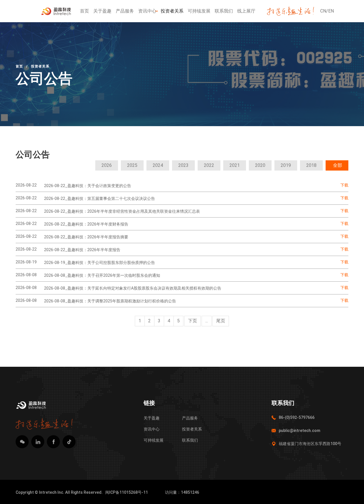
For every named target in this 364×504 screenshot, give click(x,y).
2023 (183, 165)
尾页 (220, 320)
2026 (107, 165)
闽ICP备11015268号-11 (126, 492)
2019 (286, 165)
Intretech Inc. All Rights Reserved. (71, 492)
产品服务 (125, 11)
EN (331, 11)
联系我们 (224, 11)
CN (323, 11)
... (206, 320)
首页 (84, 11)
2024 (158, 165)
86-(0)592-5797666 (297, 417)
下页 (192, 320)
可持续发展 (199, 11)
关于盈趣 (102, 11)
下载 (344, 185)
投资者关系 (172, 11)
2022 (209, 165)
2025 (132, 165)
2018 (311, 165)
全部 (337, 165)
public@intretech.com (299, 430)
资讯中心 (147, 11)
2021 (234, 165)
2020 (260, 165)
